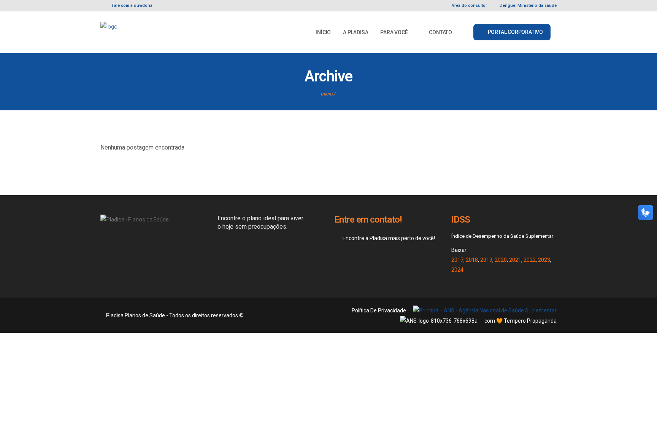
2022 (530, 260)
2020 (501, 260)
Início (326, 93)
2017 (457, 260)
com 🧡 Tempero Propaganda (520, 321)
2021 (515, 260)
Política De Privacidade (379, 310)
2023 (544, 260)
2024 (457, 270)
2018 (472, 260)
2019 (486, 260)
